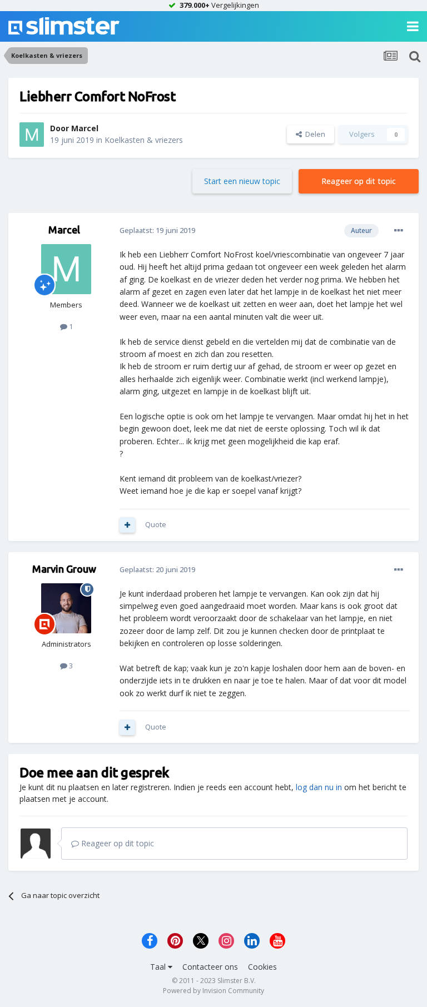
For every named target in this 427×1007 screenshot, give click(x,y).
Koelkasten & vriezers (144, 140)
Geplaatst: (157, 230)
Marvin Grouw (64, 568)
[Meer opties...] (399, 230)
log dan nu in (319, 787)
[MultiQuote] (127, 525)
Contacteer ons (210, 966)
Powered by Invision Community (213, 990)
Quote (155, 524)
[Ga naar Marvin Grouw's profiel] (66, 608)
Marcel (84, 128)
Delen (313, 134)
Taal (159, 966)
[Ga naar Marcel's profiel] (31, 134)
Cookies (262, 966)
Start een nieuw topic (242, 181)
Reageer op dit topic (358, 181)
